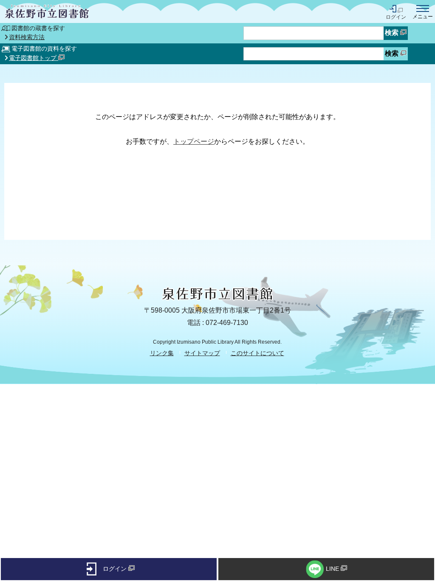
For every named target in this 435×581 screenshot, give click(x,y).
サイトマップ (202, 353)
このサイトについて (257, 353)
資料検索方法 (27, 37)
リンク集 (162, 353)
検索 (392, 32)
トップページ (193, 141)
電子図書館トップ (33, 58)
